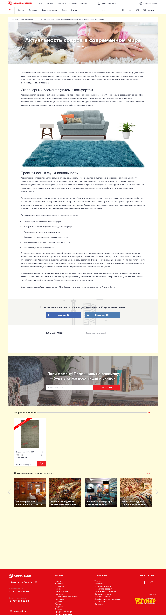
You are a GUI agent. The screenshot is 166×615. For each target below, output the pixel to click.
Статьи (74, 10)
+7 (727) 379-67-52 (19, 601)
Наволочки (60, 599)
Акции (64, 10)
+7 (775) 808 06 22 (109, 3)
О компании (100, 601)
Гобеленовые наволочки (66, 596)
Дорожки (33, 10)
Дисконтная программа (105, 591)
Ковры (21, 10)
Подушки (59, 607)
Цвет (18, 465)
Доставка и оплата (103, 586)
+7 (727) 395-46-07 (19, 591)
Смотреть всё (48, 473)
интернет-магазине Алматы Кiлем (99, 287)
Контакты (99, 604)
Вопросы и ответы (103, 594)
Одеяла (58, 601)
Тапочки (58, 609)
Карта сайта (19, 611)
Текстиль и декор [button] (49, 10)
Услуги (98, 581)
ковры (112, 72)
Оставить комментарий (96, 333)
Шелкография (61, 591)
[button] (61, 3)
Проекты (99, 584)
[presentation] (9, 491)
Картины (59, 594)
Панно (58, 589)
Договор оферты (102, 596)
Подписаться (106, 387)
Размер (26, 465)
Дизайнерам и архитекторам (107, 599)
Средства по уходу (63, 612)
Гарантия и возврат (103, 589)
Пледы (58, 604)
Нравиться (64, 315)
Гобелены (59, 586)
